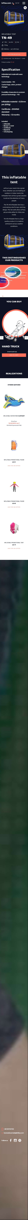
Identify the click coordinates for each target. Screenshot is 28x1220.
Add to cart (14, 355)
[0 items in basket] (13, 3)
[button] (1, 152)
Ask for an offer (14, 54)
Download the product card (14, 58)
